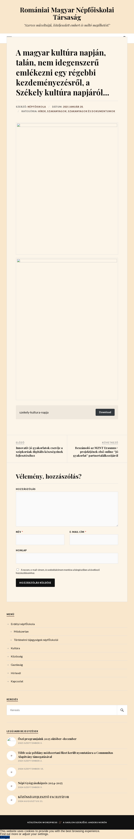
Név (19, 532)
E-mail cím (78, 532)
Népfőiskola (37, 106)
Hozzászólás (26, 489)
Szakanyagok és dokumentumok (91, 111)
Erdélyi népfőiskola (23, 624)
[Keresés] (122, 710)
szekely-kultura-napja (34, 412)
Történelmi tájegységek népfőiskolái (36, 639)
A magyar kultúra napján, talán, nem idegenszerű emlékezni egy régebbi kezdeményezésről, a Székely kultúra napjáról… (62, 72)
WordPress (49, 822)
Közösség (17, 656)
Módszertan (21, 631)
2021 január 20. (73, 106)
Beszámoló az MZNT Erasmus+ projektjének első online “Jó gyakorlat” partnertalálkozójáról (95, 451)
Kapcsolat (17, 681)
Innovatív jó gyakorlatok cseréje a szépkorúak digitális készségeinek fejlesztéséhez (39, 451)
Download (105, 412)
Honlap (21, 550)
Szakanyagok (57, 111)
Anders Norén (97, 822)
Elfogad (5, 837)
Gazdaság (17, 664)
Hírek (42, 111)
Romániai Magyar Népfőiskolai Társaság (67, 13)
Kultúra (15, 648)
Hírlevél (16, 673)
